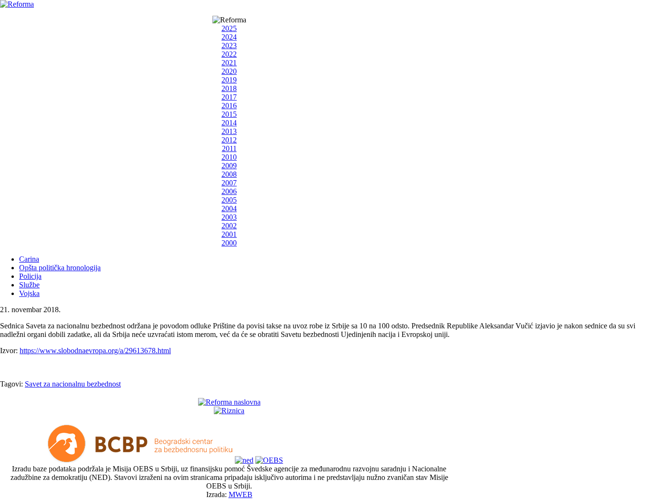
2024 (229, 37)
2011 (229, 148)
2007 (229, 183)
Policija (30, 276)
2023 (229, 45)
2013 (229, 131)
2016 (229, 106)
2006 (229, 191)
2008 (229, 174)
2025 (229, 28)
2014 (229, 123)
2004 (229, 208)
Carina (29, 259)
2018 (229, 88)
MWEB (240, 494)
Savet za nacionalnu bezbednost (73, 384)
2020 (229, 71)
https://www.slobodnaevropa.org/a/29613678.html (95, 350)
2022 (229, 54)
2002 (229, 226)
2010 (229, 157)
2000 (229, 243)
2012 (229, 140)
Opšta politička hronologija (60, 268)
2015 (229, 114)
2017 (229, 97)
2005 (229, 200)
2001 (229, 234)
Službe (29, 285)
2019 (229, 80)
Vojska (29, 293)
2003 (229, 217)
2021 (229, 63)
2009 (229, 166)
